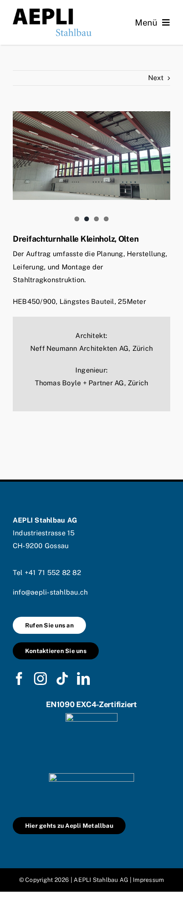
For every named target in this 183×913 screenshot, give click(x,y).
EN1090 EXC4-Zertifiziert (91, 704)
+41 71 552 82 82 (53, 573)
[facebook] (19, 678)
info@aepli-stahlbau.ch (50, 592)
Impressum (148, 879)
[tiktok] (62, 678)
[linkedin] (83, 678)
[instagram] (40, 678)
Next (155, 78)
